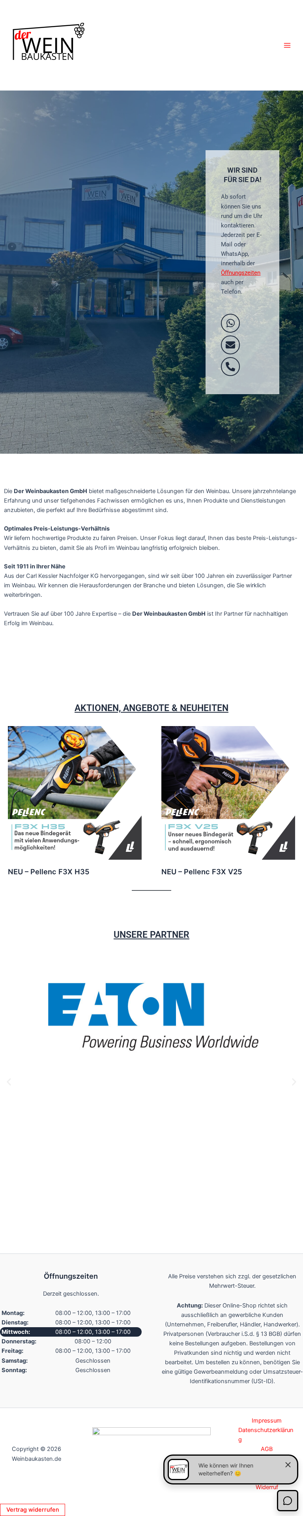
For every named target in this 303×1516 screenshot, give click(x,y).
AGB (267, 1449)
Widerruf (267, 1487)
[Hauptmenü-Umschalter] (287, 45)
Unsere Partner (151, 934)
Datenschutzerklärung (266, 1435)
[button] (9, 1082)
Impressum (267, 1420)
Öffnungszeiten (240, 272)
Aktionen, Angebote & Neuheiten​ (151, 708)
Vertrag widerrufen (32, 1509)
